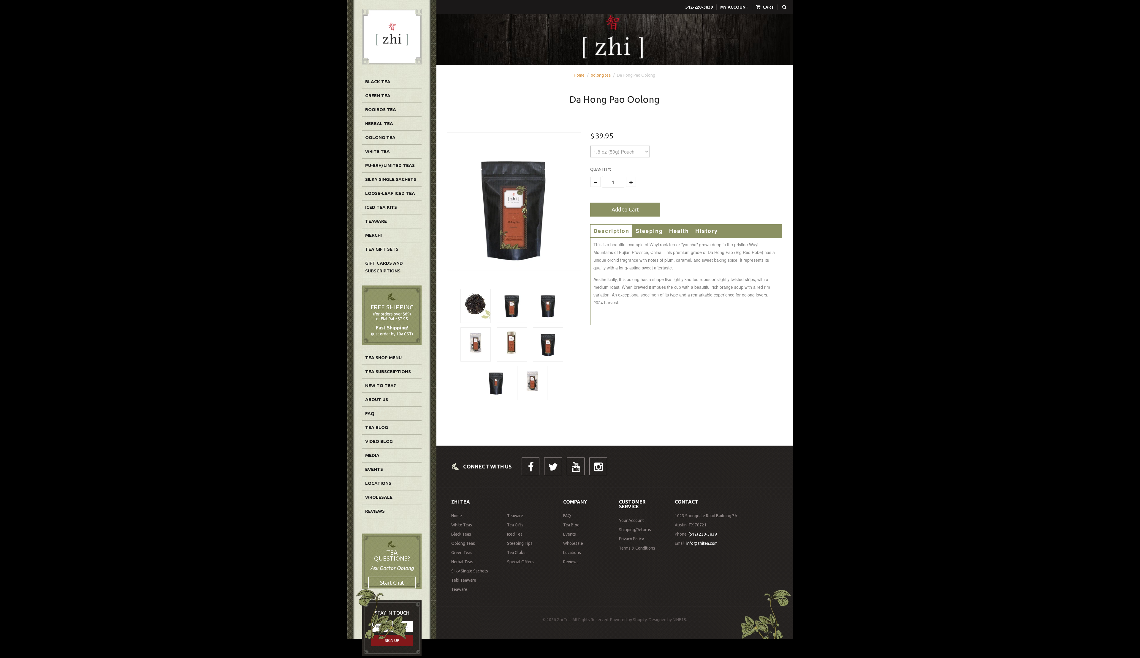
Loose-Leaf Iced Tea (390, 193)
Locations (378, 483)
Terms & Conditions (637, 548)
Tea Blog (376, 427)
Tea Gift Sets (381, 249)
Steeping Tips (520, 543)
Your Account (631, 520)
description (611, 231)
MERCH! (373, 235)
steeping (649, 231)
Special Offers (520, 561)
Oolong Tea (380, 137)
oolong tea (601, 75)
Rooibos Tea (380, 109)
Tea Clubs (516, 552)
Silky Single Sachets (390, 179)
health (679, 231)
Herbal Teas (462, 561)
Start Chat (392, 583)
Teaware (376, 221)
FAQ (369, 413)
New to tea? (380, 385)
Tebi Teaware (463, 580)
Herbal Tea (379, 123)
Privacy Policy (631, 539)
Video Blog (379, 441)
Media (372, 455)
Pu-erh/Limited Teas (390, 165)
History (706, 231)
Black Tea (377, 81)
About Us (376, 399)
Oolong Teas (463, 543)
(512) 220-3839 (702, 534)
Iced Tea (514, 534)
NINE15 (679, 619)
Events (374, 469)
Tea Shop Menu (383, 357)
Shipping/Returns (635, 529)
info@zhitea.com (702, 543)
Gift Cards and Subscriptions (384, 267)
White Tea (377, 151)
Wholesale (378, 497)
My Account (734, 7)
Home (579, 75)
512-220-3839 (699, 7)
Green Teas (461, 552)
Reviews (375, 511)
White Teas (461, 525)
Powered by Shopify (628, 619)
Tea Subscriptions (388, 371)
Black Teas (461, 534)
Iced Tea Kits (381, 207)
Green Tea (377, 95)
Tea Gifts (515, 525)
